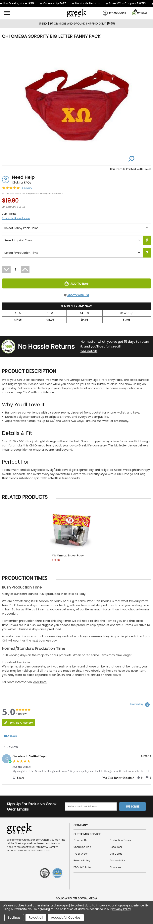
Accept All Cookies (65, 917)
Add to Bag (79, 283)
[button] (20, 777)
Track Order (80, 853)
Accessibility (117, 860)
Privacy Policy (121, 909)
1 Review (27, 187)
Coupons (115, 867)
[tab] (18, 722)
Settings (14, 917)
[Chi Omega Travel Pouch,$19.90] (71, 529)
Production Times (120, 840)
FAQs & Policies (82, 867)
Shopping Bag (82, 847)
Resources (116, 847)
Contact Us (80, 840)
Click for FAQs (21, 183)
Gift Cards (116, 853)
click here (40, 682)
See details (88, 351)
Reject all (36, 917)
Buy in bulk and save (16, 218)
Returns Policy (82, 860)
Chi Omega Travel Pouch (68, 555)
